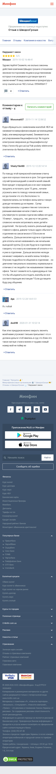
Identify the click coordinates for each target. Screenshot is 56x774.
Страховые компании (11, 665)
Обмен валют (8, 582)
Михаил (6, 59)
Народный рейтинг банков (14, 523)
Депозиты (6, 508)
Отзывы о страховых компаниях (16, 653)
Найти (47, 457)
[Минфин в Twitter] (28, 409)
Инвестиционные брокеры (14, 501)
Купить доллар (9, 593)
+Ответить (23, 91)
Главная (6, 40)
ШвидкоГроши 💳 (43, 383)
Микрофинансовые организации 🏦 (18, 383)
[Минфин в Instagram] (37, 409)
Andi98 (14, 323)
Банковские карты (10, 497)
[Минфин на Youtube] (45, 409)
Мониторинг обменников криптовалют (19, 527)
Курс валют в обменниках (14, 586)
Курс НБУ (6, 493)
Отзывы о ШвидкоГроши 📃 (14, 385)
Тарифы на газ (8, 512)
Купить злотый (8, 601)
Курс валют (7, 482)
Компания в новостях (35, 40)
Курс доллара (8, 486)
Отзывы (17, 40)
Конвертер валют (10, 516)
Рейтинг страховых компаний (15, 657)
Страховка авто (9, 661)
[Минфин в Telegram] (19, 409)
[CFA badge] (42, 676)
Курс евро (6, 490)
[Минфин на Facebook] (10, 409)
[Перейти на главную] (9, 4)
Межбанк (6, 505)
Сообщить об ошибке (28, 466)
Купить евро (7, 597)
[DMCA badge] (28, 759)
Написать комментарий (39, 107)
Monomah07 (17, 119)
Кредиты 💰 (16, 380)
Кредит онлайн (9, 520)
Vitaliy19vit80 (17, 166)
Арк (12, 299)
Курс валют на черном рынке (15, 589)
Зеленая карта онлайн (12, 650)
